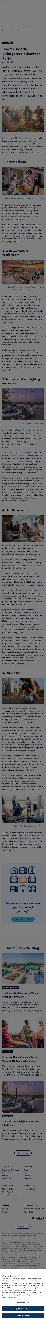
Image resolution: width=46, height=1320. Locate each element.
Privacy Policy (13, 1297)
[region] (23, 1294)
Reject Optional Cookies (23, 1309)
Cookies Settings (23, 1302)
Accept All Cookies (23, 1315)
